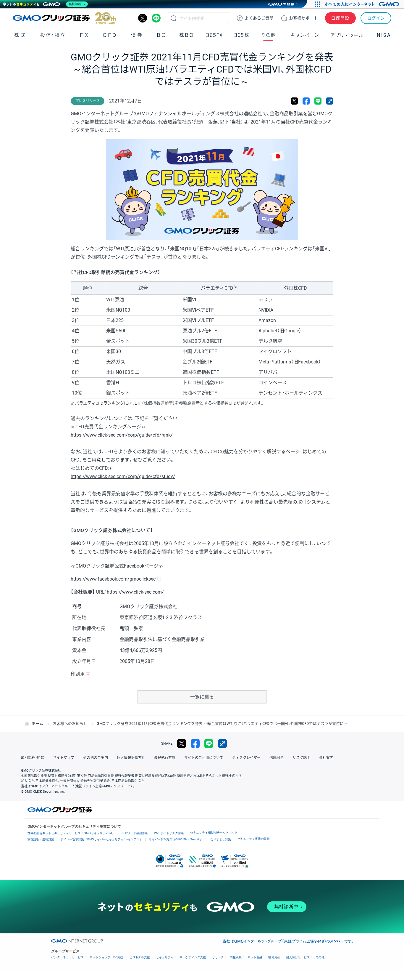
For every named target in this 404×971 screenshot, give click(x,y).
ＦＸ (84, 35)
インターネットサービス (67, 957)
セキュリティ (165, 957)
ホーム (37, 723)
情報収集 (236, 957)
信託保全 (276, 758)
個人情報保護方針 (131, 758)
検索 (174, 18)
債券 (137, 35)
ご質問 (259, 18)
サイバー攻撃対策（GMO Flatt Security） (176, 839)
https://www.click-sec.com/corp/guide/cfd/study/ (123, 476)
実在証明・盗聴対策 (41, 839)
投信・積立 (53, 35)
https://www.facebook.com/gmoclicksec (113, 579)
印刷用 (78, 674)
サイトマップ (63, 758)
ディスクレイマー (246, 758)
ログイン (376, 18)
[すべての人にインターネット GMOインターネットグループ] (362, 4)
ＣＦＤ (109, 35)
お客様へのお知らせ (70, 723)
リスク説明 (301, 758)
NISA (384, 35)
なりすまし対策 (220, 839)
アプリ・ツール (346, 35)
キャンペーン (304, 35)
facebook (306, 101)
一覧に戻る (202, 697)
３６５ (242, 35)
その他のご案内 (95, 758)
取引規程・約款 (32, 758)
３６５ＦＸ (214, 35)
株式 (20, 35)
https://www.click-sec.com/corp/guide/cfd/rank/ (122, 435)
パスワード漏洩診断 (134, 833)
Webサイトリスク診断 (169, 833)
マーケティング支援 (193, 957)
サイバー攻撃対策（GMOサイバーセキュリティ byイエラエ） (101, 839)
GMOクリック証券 (64, 18)
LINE (156, 18)
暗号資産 (274, 957)
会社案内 (326, 758)
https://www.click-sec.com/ (135, 592)
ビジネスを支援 (139, 957)
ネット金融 (255, 957)
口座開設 (340, 18)
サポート (303, 18)
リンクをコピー (329, 101)
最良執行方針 (164, 758)
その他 (320, 957)
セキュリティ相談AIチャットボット (213, 832)
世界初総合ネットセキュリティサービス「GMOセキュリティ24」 (71, 833)
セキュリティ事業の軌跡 (253, 838)
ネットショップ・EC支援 (106, 957)
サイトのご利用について (203, 758)
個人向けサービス (298, 957)
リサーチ (218, 957)
